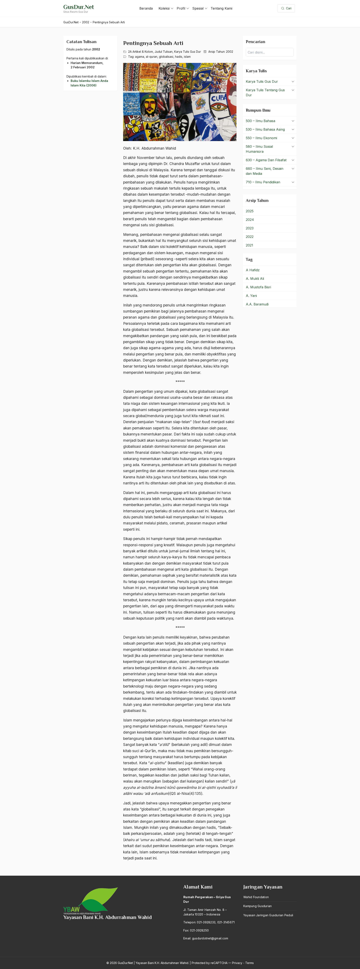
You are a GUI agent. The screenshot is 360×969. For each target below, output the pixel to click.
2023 (250, 228)
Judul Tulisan (163, 51)
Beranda (146, 8)
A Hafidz (253, 270)
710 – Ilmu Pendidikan (263, 182)
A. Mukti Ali (255, 278)
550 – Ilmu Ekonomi (261, 138)
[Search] (289, 52)
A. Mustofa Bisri (258, 287)
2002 (229, 51)
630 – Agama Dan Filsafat (266, 160)
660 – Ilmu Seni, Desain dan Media (264, 171)
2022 (250, 237)
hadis (178, 56)
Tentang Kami (221, 8)
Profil (181, 8)
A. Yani (251, 296)
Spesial (198, 8)
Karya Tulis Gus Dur (187, 51)
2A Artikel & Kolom (140, 51)
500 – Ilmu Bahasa (260, 121)
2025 (250, 211)
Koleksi (164, 8)
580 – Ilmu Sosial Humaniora (259, 149)
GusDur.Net (78, 7)
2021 (249, 245)
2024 (250, 220)
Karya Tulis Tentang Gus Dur (265, 92)
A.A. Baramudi (257, 304)
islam (187, 56)
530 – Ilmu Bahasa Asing (265, 129)
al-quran (151, 56)
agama (139, 56)
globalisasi (166, 56)
